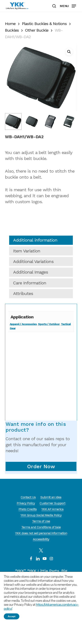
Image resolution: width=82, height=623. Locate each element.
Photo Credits (28, 509)
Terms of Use (41, 521)
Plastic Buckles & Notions (44, 23)
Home (10, 23)
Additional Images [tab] (30, 272)
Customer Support (52, 503)
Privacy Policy (26, 503)
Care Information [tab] (29, 282)
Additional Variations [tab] (33, 261)
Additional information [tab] (35, 240)
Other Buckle (36, 30)
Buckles (12, 30)
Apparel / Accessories (23, 324)
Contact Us (28, 497)
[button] (68, 5)
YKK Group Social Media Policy (41, 515)
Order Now (41, 466)
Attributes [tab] (23, 293)
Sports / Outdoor (49, 324)
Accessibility (41, 539)
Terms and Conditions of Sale (41, 527)
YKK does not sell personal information (41, 533)
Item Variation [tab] (26, 250)
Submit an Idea (50, 497)
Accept (11, 616)
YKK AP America (52, 509)
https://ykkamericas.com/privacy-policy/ (41, 606)
